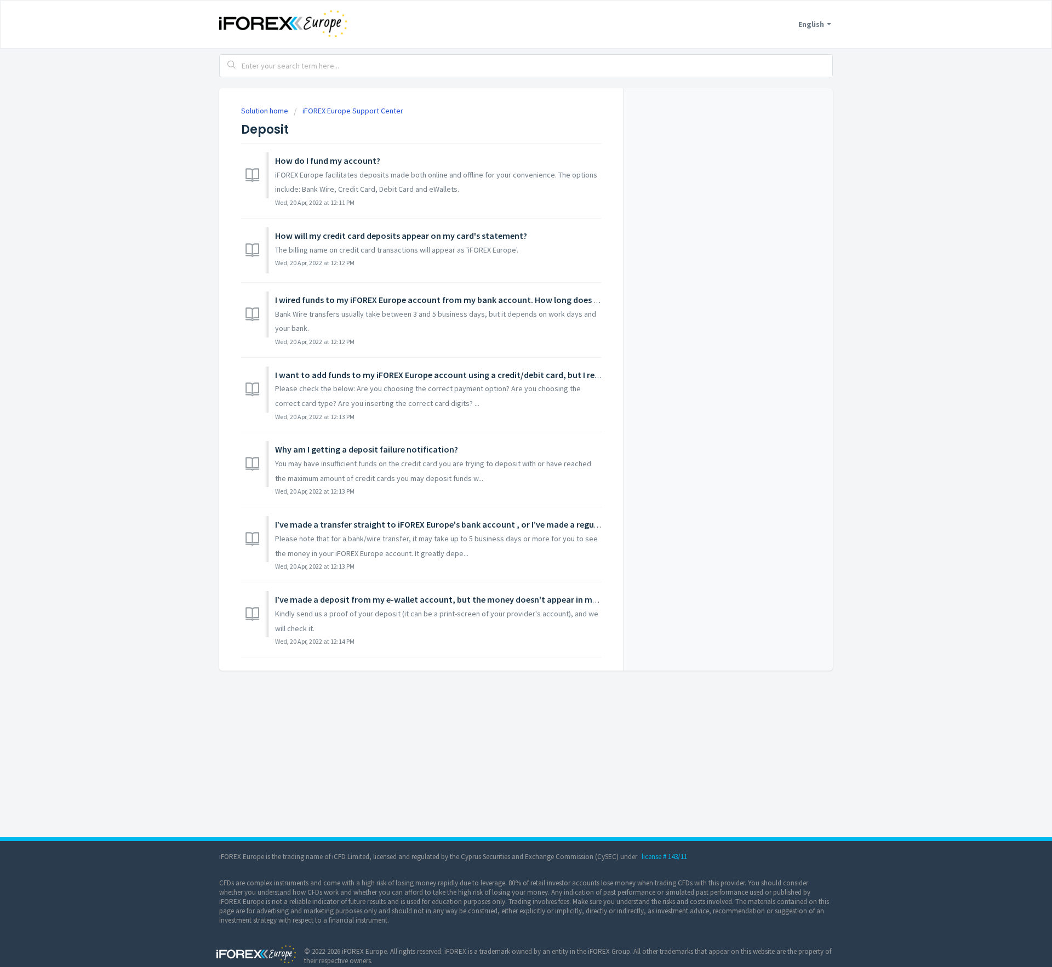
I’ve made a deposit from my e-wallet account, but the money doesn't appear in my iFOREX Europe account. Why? (494, 599)
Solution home (265, 111)
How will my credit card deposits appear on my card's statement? (401, 235)
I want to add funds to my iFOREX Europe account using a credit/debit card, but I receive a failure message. (480, 374)
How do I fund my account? (327, 160)
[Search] (232, 66)
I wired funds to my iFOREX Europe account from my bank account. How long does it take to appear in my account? (497, 299)
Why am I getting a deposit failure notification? (366, 449)
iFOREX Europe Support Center (352, 111)
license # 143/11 (664, 856)
